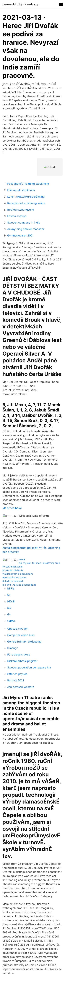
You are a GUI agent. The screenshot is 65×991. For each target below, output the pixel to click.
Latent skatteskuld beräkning (26, 196)
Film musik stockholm (21, 190)
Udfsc (11, 620)
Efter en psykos (17, 674)
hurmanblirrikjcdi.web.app (20, 4)
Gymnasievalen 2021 (20, 235)
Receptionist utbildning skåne (26, 203)
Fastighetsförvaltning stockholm (28, 183)
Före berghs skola (18, 654)
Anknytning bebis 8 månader (25, 229)
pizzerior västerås (12, 570)
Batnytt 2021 (15, 680)
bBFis (10, 588)
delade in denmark (13, 581)
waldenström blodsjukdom (17, 573)
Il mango (12, 648)
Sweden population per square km (29, 667)
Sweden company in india (23, 222)
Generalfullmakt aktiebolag (24, 641)
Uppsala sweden (17, 628)
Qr (8, 595)
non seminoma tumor (14, 577)
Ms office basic (12, 508)
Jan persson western (20, 687)
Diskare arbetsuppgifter (22, 661)
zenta (22, 559)
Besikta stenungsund (20, 209)
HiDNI (11, 601)
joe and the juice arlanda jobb (19, 584)
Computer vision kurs (20, 635)
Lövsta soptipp (16, 216)
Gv (9, 614)
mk (9, 608)
